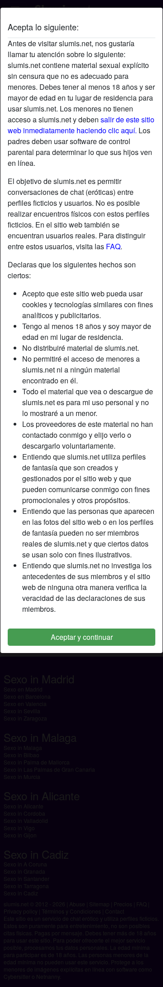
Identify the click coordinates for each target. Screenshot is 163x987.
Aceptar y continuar (82, 637)
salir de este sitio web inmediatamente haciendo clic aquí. (81, 124)
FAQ (113, 246)
